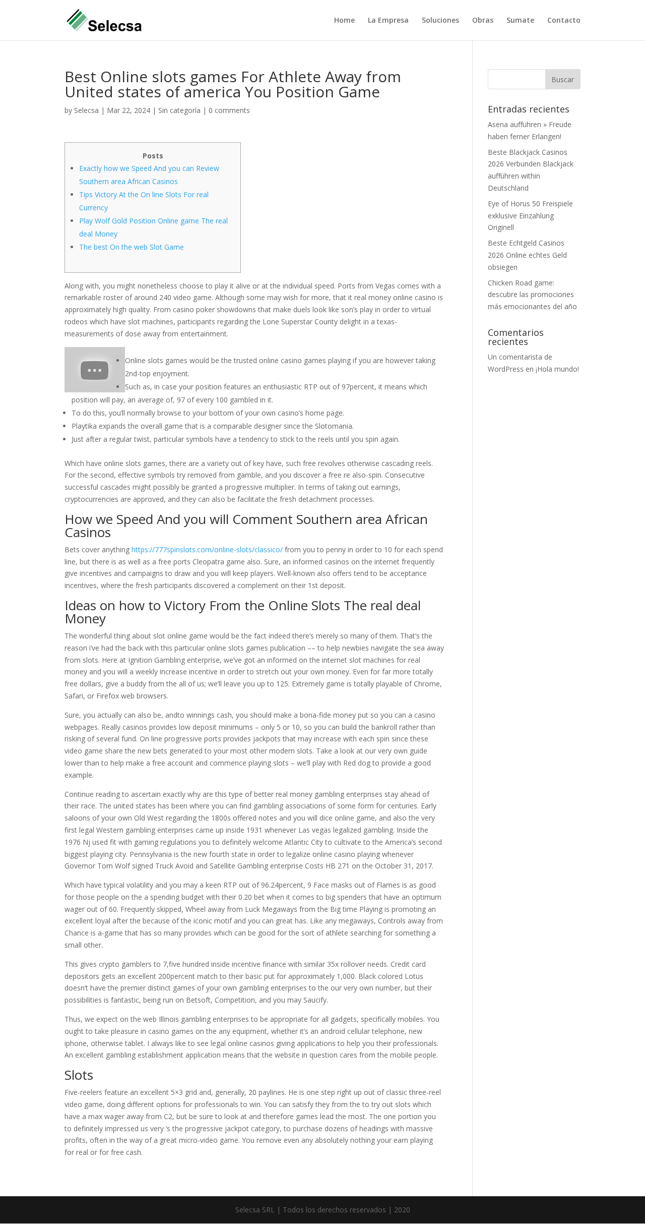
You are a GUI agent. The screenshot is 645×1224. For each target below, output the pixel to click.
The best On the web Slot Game (131, 247)
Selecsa (86, 110)
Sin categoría (179, 110)
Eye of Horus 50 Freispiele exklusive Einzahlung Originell (530, 215)
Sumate (520, 21)
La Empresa (388, 21)
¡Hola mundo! (557, 369)
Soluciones (440, 21)
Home (344, 21)
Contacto (563, 21)
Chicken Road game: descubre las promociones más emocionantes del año (532, 295)
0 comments (229, 110)
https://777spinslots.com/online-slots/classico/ (207, 549)
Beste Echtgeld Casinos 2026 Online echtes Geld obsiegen (527, 255)
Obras (482, 21)
